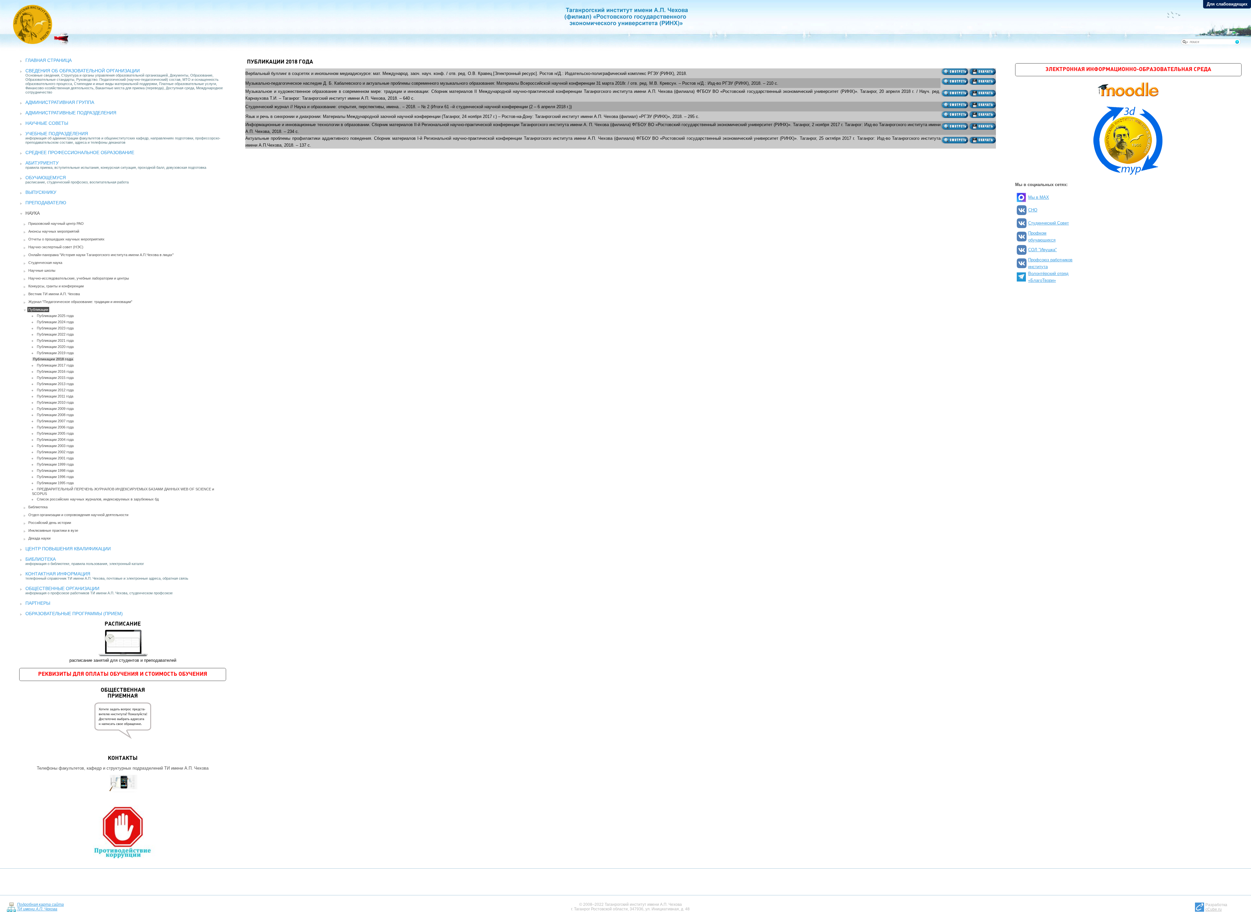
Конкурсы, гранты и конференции (56, 286)
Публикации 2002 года (55, 452)
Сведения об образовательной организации (82, 70)
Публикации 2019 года (55, 353)
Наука (32, 213)
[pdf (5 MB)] (954, 105)
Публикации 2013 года (55, 384)
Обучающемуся (45, 177)
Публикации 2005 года (55, 433)
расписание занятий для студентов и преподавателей (122, 642)
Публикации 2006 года (55, 427)
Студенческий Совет (1048, 223)
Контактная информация (57, 573)
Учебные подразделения (56, 133)
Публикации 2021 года (55, 340)
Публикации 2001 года (55, 458)
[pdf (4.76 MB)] (954, 93)
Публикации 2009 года (55, 409)
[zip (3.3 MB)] (982, 71)
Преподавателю (45, 202)
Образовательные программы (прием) (74, 613)
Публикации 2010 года (55, 402)
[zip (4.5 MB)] (982, 105)
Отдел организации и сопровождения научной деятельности (78, 515)
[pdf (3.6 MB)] (954, 71)
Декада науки (39, 538)
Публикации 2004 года (55, 440)
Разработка (1216, 907)
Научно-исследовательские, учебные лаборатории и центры (78, 278)
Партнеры (37, 603)
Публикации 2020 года (55, 347)
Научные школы (41, 270)
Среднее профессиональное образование (79, 152)
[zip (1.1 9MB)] (982, 81)
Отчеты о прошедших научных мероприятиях (66, 239)
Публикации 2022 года (55, 334)
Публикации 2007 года (55, 421)
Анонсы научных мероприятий (53, 231)
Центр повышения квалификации (68, 548)
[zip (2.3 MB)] (982, 140)
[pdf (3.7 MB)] (954, 114)
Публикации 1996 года (55, 477)
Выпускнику (40, 192)
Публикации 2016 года (55, 371)
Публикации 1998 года (55, 470)
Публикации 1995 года (55, 483)
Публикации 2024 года (55, 322)
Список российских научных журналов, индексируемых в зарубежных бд (98, 499)
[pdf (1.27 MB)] (954, 81)
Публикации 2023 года (55, 328)
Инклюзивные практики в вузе (53, 530)
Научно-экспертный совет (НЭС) (55, 247)
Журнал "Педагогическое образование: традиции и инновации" (80, 302)
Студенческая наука (45, 263)
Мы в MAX (1038, 197)
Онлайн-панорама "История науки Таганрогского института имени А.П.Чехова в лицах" (101, 255)
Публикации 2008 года (55, 415)
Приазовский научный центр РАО (56, 223)
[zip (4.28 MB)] (982, 93)
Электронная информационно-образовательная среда (1128, 69)
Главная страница (48, 60)
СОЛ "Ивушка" (1042, 249)
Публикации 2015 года (55, 378)
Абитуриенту (42, 163)
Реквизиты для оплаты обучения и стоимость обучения (122, 674)
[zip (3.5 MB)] (982, 114)
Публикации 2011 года (55, 396)
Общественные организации (62, 588)
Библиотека (38, 507)
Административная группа (59, 102)
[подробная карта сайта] (11, 906)
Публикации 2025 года (55, 316)
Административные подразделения (70, 112)
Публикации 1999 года (55, 464)
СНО (1032, 210)
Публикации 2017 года (55, 365)
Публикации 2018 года (53, 359)
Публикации (38, 309)
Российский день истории (49, 523)
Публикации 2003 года (55, 446)
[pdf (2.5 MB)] (954, 140)
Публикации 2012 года (55, 390)
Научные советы (46, 123)
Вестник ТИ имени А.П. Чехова (54, 294)
